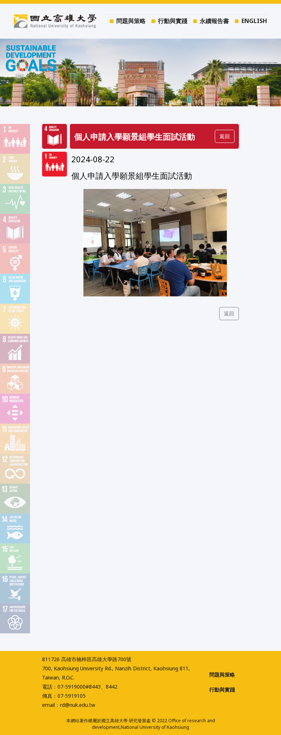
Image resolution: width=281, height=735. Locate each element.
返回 (229, 313)
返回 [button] (225, 136)
